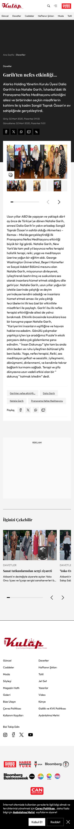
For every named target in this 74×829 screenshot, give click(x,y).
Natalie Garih (17, 400)
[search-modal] (48, 6)
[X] (21, 735)
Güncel (5, 15)
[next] (58, 202)
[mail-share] (29, 132)
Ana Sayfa (8, 54)
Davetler (16, 15)
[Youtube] (30, 735)
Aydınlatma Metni (24, 812)
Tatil (70, 15)
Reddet (55, 822)
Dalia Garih (49, 393)
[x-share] (14, 132)
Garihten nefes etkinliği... (22, 393)
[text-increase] (36, 132)
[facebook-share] (6, 132)
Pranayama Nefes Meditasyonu (47, 400)
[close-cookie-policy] (68, 822)
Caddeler (29, 15)
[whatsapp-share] (21, 132)
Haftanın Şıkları (46, 15)
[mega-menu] (55, 6)
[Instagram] (5, 735)
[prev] (52, 597)
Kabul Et (37, 822)
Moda (61, 15)
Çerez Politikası (45, 808)
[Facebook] (13, 735)
